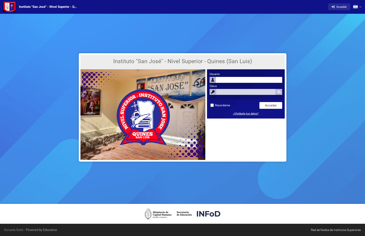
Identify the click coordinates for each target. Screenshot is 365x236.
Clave (213, 86)
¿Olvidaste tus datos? (246, 113)
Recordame (222, 105)
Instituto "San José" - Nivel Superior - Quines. (49, 7)
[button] (357, 7)
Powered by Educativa (41, 230)
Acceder (341, 6)
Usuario (215, 74)
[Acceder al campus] (9, 6)
